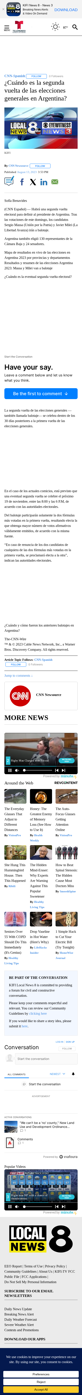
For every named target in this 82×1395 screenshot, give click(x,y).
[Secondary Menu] (10, 27)
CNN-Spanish (43, 659)
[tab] (16, 1074)
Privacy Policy (55, 1266)
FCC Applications (34, 1277)
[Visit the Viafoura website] (68, 1157)
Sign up (70, 1041)
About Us (45, 1271)
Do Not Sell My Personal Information (30, 1282)
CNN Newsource (18, 166)
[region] (41, 1100)
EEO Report (13, 1266)
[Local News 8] (22, 27)
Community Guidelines (20, 1271)
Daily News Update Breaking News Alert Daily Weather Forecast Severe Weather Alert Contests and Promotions (21, 1319)
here (25, 1026)
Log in (59, 1041)
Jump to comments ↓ (18, 675)
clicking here (38, 1013)
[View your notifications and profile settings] (73, 1074)
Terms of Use (33, 1266)
